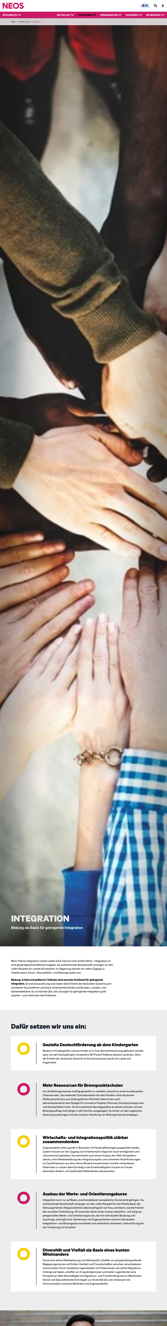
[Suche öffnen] (155, 5)
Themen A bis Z (24, 22)
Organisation (109, 14)
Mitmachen (153, 14)
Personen (132, 14)
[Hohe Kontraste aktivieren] (162, 5)
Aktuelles (63, 14)
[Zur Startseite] (19, 5)
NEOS (13, 22)
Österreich (10, 14)
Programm (85, 14)
